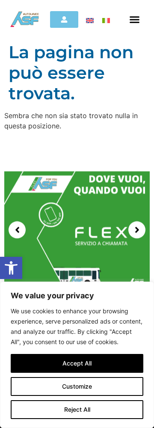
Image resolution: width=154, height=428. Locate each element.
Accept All (77, 363)
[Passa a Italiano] (106, 20)
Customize (77, 386)
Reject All (77, 409)
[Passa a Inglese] (90, 20)
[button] (11, 268)
